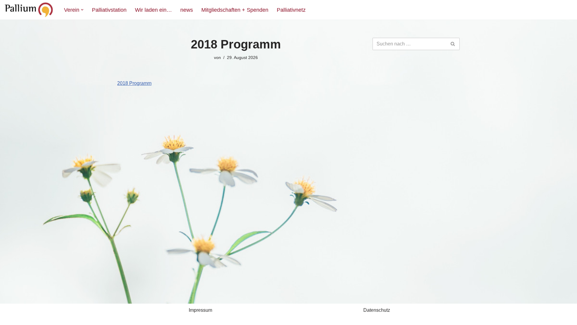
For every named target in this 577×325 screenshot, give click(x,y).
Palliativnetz (291, 10)
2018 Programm (134, 83)
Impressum (200, 310)
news (186, 10)
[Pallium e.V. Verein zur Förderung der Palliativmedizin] (29, 9)
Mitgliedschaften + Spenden (234, 10)
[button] (82, 9)
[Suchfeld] (453, 44)
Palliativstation (109, 10)
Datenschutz (376, 310)
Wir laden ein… (153, 10)
